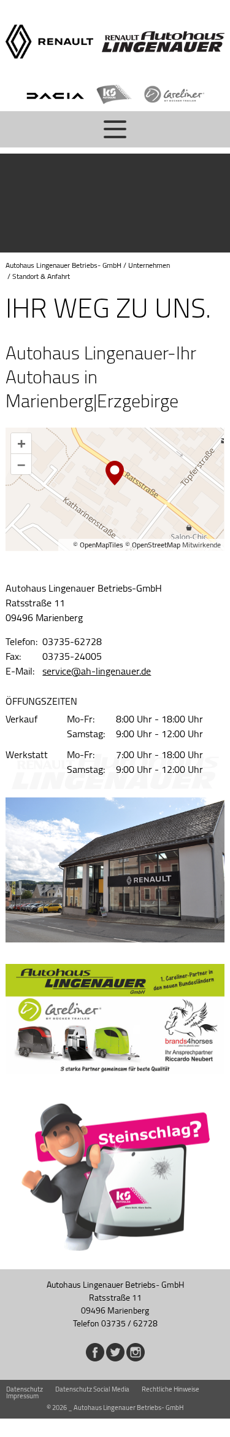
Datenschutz (24, 1389)
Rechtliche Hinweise (170, 1389)
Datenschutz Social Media (92, 1389)
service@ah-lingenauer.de (96, 671)
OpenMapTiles (101, 545)
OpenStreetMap (156, 545)
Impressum (22, 1396)
